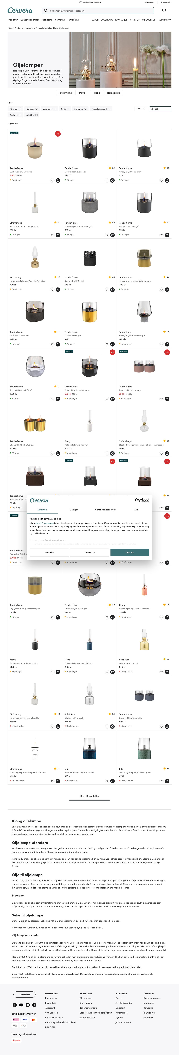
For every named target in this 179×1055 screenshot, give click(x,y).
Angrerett (50, 1007)
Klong (97, 92)
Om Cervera (51, 1012)
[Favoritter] (164, 10)
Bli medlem (85, 997)
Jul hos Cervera (123, 1022)
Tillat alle (129, 552)
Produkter (13, 19)
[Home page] (20, 12)
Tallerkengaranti (88, 1007)
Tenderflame (65, 92)
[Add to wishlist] (52, 181)
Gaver (119, 997)
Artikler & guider (124, 1002)
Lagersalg (107, 19)
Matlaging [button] (47, 19)
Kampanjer (121, 19)
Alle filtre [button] (30, 115)
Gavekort (148, 1017)
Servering (148, 1007)
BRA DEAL (50, 1027)
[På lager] (20, 109)
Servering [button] (60, 19)
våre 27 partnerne (44, 523)
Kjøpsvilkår (50, 1002)
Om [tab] (136, 509)
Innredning (149, 1012)
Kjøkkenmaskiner (152, 997)
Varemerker (149, 19)
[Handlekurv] (169, 10)
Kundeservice (52, 997)
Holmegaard (113, 92)
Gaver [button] (95, 19)
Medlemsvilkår (87, 1017)
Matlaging (148, 1002)
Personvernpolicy (54, 1017)
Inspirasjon (164, 19)
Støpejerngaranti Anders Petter (96, 1012)
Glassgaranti (86, 1002)
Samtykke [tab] (42, 509)
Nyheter (134, 19)
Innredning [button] (73, 19)
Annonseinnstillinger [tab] (105, 509)
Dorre (82, 92)
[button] (46, 10)
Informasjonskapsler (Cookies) (60, 1022)
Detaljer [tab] (74, 509)
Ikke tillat (49, 552)
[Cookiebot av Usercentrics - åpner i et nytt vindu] (137, 500)
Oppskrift (120, 1007)
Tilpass (87, 552)
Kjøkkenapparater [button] (29, 19)
